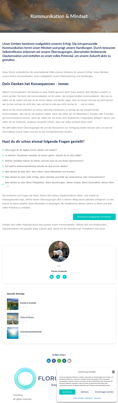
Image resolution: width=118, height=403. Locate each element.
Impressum (97, 398)
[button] (113, 372)
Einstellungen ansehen (104, 392)
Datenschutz (89, 398)
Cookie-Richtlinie (78, 398)
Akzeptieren (67, 392)
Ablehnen (84, 392)
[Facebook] (65, 277)
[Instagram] (58, 277)
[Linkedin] (52, 277)
